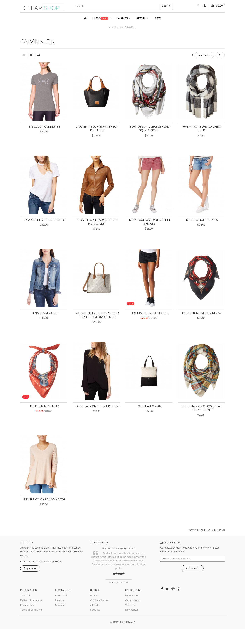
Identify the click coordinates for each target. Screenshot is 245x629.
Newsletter (131, 609)
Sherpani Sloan (149, 406)
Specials (95, 609)
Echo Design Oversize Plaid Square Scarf (149, 128)
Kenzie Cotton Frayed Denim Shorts (149, 222)
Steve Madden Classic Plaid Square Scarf (202, 408)
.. (124, 568)
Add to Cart (44, 137)
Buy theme (30, 568)
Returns (59, 600)
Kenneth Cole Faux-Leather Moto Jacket (97, 222)
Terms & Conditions (31, 609)
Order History (133, 600)
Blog (157, 18)
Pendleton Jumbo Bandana (202, 313)
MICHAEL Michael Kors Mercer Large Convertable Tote (97, 315)
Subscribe (194, 568)
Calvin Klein (130, 27)
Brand (117, 27)
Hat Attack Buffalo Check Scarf (202, 128)
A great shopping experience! (121, 548)
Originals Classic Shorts (150, 313)
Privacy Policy (28, 605)
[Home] (85, 18)
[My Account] (198, 6)
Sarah (115, 582)
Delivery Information (31, 600)
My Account (132, 595)
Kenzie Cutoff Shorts (202, 220)
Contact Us (61, 595)
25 (219, 55)
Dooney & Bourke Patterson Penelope (97, 128)
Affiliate (94, 605)
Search (166, 6)
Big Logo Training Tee (44, 126)
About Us (25, 595)
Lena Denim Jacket (45, 313)
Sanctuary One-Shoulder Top (97, 406)
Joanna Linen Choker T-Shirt (44, 220)
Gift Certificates (99, 600)
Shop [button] (100, 18)
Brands (94, 595)
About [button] (141, 18)
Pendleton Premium (44, 406)
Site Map (60, 605)
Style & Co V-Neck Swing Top (45, 499)
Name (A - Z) (203, 55)
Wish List (130, 605)
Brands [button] (122, 18)
